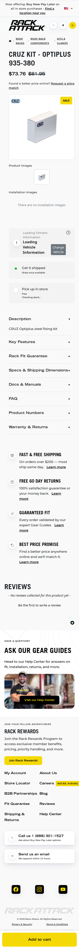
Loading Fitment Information (35, 235)
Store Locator (17, 783)
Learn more (56, 467)
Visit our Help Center (39, 700)
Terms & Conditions (57, 924)
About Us (48, 773)
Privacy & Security (22, 924)
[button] (39, 605)
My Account (15, 773)
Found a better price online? (41, 86)
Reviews (47, 804)
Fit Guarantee (17, 804)
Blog (44, 794)
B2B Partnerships (20, 794)
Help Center (51, 814)
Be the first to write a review (39, 605)
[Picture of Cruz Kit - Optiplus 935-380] (41, 177)
